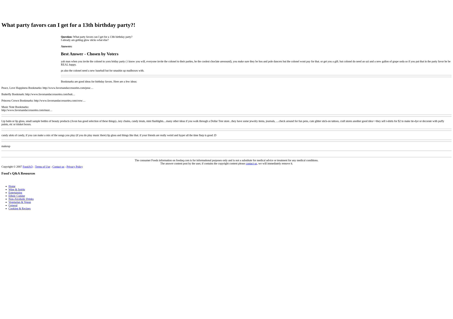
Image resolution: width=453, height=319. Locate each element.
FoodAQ (28, 166)
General (12, 205)
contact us (251, 163)
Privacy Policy (75, 166)
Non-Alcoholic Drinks (21, 198)
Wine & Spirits (16, 189)
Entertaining (15, 192)
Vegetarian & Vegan (19, 202)
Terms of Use (42, 166)
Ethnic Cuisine (16, 195)
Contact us (58, 166)
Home (11, 186)
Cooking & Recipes (19, 208)
